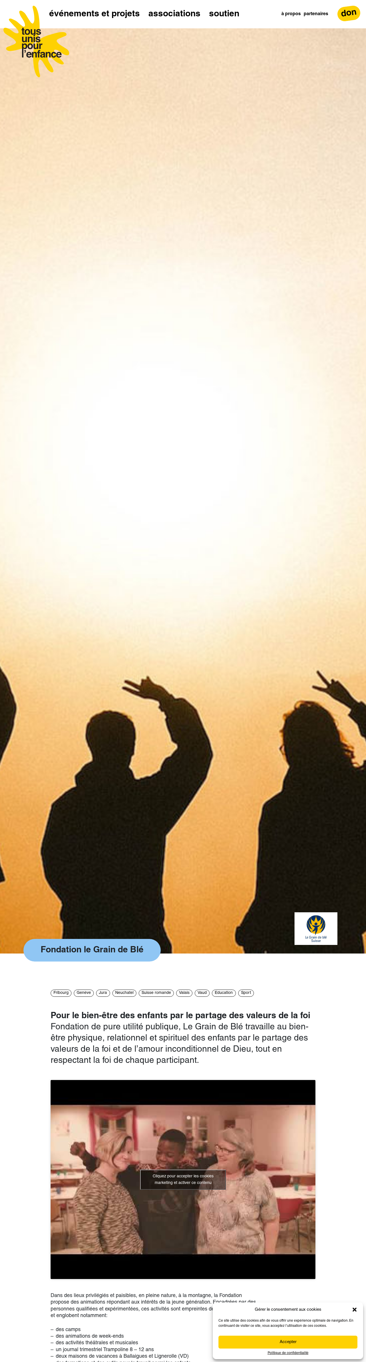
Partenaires (316, 14)
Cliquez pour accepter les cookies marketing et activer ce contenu (183, 1179)
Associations (174, 14)
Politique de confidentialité (288, 1353)
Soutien (224, 14)
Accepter (288, 1342)
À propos (291, 14)
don (349, 13)
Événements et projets (94, 14)
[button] (354, 1309)
